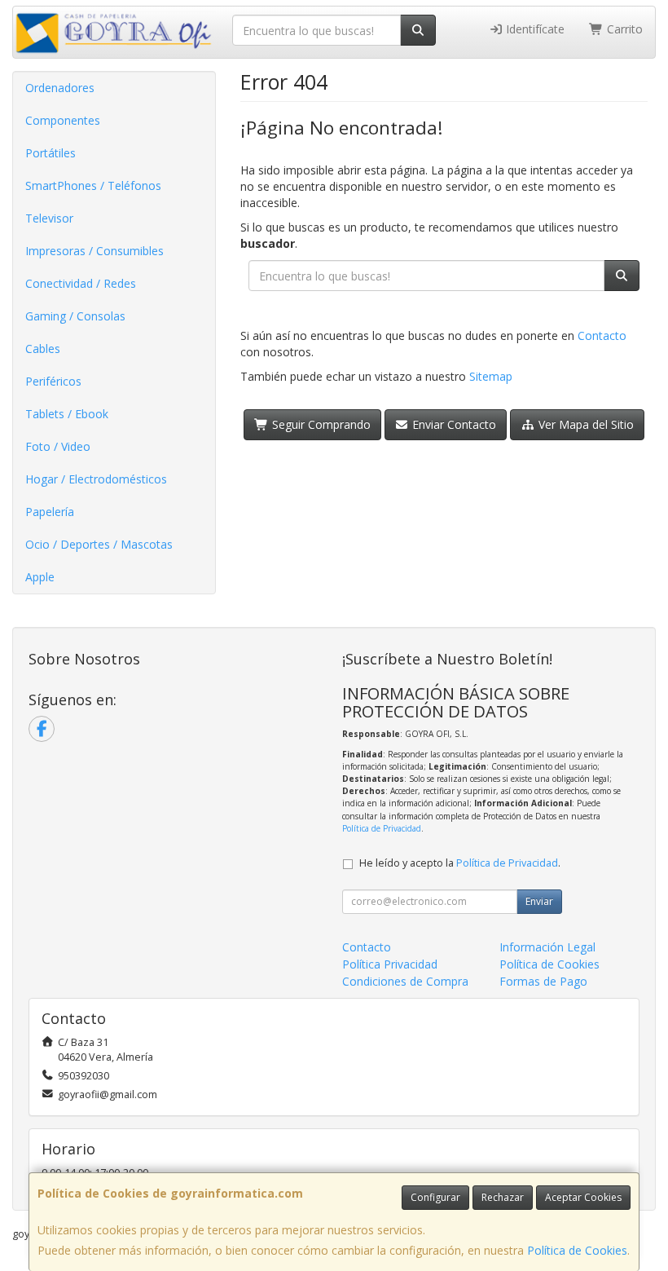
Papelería (49, 511)
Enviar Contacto (452, 424)
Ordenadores (59, 87)
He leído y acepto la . (459, 863)
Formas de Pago (543, 981)
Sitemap (490, 376)
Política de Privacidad (381, 828)
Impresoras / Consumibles (94, 250)
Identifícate (534, 29)
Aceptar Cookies (583, 1197)
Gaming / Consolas (75, 316)
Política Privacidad (389, 964)
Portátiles (50, 153)
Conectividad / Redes (80, 283)
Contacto (602, 335)
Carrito (623, 29)
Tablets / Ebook (66, 413)
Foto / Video (57, 446)
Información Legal (547, 947)
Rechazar (502, 1197)
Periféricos (53, 381)
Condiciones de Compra (405, 981)
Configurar (435, 1197)
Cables (42, 348)
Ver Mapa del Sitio (584, 424)
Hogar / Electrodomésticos (96, 479)
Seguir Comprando (320, 424)
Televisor (49, 218)
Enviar (539, 901)
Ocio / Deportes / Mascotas (99, 544)
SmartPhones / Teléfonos (93, 185)
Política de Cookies (577, 1250)
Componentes (62, 120)
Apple (40, 577)
